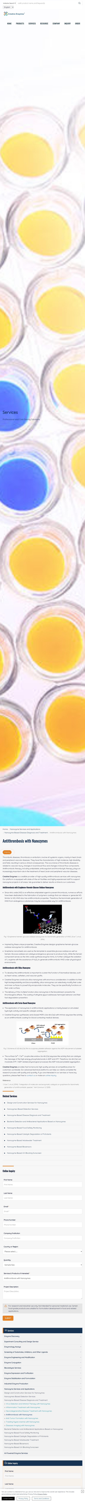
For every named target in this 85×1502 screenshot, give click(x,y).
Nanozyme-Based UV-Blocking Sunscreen (24, 1153)
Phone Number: (10, 1220)
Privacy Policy (42, 1494)
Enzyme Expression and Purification (18, 1373)
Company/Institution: (12, 1233)
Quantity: (7, 1260)
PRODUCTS (20, 23)
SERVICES (32, 23)
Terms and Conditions (41, 1498)
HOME (9, 23)
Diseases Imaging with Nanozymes (20, 1425)
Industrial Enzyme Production (16, 1384)
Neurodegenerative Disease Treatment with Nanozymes (29, 1411)
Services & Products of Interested (17, 1273)
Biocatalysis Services (12, 1368)
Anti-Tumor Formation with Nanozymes (22, 1418)
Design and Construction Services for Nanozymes (27, 1103)
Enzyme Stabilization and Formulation (19, 1378)
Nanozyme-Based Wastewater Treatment (24, 1140)
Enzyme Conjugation (12, 1362)
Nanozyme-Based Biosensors (19, 1147)
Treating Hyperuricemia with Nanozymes (22, 1422)
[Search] (79, 3)
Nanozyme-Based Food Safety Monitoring (24, 1128)
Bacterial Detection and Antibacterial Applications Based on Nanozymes (36, 1121)
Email (6, 1206)
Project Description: (11, 1287)
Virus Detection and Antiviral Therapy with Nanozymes (28, 1404)
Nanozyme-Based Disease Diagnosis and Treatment (26, 832)
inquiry (7, 852)
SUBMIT (8, 1318)
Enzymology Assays (12, 1347)
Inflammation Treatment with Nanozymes (23, 1407)
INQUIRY (67, 23)
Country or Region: (11, 1247)
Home (5, 829)
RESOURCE (44, 23)
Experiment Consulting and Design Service (21, 1341)
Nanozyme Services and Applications (25, 829)
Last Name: (8, 1193)
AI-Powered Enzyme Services (16, 1453)
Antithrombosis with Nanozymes (19, 1414)
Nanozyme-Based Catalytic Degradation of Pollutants (29, 1134)
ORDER (77, 23)
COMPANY (56, 23)
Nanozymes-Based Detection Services (22, 1109)
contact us (31, 1075)
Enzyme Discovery (11, 1336)
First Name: (8, 1180)
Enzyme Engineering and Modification (19, 1357)
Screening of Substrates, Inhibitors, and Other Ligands (26, 1352)
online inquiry (50, 1075)
